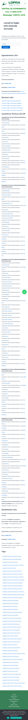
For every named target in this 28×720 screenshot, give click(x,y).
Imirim (24, 205)
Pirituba (6, 474)
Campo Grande (8, 281)
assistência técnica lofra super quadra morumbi (14, 653)
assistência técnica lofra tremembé (11, 668)
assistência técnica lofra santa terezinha (12, 638)
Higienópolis (7, 150)
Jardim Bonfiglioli (8, 457)
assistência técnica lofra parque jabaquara (13, 585)
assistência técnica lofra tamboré (10, 662)
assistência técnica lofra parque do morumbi (13, 577)
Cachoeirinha (7, 195)
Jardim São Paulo (8, 213)
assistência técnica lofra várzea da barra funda (14, 683)
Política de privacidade (14, 706)
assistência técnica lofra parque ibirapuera (13, 582)
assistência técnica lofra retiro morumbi (12, 627)
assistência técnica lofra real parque (11, 624)
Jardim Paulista (8, 319)
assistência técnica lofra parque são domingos (13, 594)
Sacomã (6, 344)
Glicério (6, 154)
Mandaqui (6, 222)
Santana (6, 226)
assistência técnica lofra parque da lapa (12, 571)
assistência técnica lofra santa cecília (11, 633)
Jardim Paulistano (8, 323)
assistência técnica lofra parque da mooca (12, 574)
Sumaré (6, 491)
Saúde (5, 353)
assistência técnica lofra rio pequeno (11, 630)
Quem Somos (14, 696)
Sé (23, 177)
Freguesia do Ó (8, 203)
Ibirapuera (6, 290)
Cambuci (6, 137)
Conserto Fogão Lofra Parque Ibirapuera (11, 105)
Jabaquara (6, 307)
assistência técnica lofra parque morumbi (12, 588)
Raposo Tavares (8, 478)
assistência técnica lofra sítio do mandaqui (12, 659)
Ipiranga (6, 298)
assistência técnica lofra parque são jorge (12, 597)
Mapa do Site (14, 704)
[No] (26, 714)
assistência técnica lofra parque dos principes (13, 579)
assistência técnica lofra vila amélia (11, 680)
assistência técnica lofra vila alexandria (12, 674)
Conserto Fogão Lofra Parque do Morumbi (12, 110)
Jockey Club (7, 332)
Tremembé (7, 230)
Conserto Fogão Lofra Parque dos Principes (12, 108)
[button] (24, 292)
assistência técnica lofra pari (9, 568)
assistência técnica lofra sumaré (10, 650)
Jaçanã (6, 209)
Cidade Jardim (7, 286)
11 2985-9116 (16, 12)
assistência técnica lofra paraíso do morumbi (13, 565)
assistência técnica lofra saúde (10, 644)
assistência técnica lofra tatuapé (10, 665)
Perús (24, 465)
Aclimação (6, 122)
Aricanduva (7, 383)
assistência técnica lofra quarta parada (12, 618)
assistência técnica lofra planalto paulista (12, 612)
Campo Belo (7, 277)
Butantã (6, 444)
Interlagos (6, 294)
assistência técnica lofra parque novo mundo (13, 591)
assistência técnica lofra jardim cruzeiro (12, 556)
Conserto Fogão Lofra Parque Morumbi (11, 101)
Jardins (6, 328)
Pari (24, 162)
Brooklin (6, 273)
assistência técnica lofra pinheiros (10, 603)
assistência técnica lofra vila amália (11, 677)
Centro (6, 141)
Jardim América (8, 311)
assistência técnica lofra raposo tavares (12, 621)
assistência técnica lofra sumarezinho (11, 647)
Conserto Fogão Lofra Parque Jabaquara (11, 103)
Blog (14, 703)
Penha (5, 393)
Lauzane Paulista (8, 218)
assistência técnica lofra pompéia (10, 615)
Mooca (6, 389)
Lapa (24, 459)
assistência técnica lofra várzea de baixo (12, 686)
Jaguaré (6, 449)
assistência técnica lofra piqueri (10, 606)
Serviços (14, 698)
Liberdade (6, 158)
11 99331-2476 (11, 87)
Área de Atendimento (14, 699)
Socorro (6, 357)
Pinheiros (6, 470)
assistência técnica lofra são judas (11, 656)
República (6, 167)
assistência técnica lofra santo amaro (11, 641)
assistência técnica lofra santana (10, 635)
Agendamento (14, 701)
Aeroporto (6, 265)
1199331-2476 (19, 15)
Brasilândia (7, 190)
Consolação (7, 146)
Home (14, 694)
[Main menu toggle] (25, 3)
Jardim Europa (7, 315)
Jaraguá (6, 453)
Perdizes (6, 463)
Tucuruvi (6, 234)
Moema (6, 336)
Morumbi (6, 340)
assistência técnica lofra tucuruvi (10, 671)
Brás (24, 133)
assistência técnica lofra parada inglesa (12, 559)
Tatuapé (6, 398)
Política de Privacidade (16, 717)
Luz (24, 160)
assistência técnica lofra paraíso (10, 562)
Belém (24, 385)
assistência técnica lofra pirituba (10, 609)
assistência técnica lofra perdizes (10, 600)
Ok (8, 717)
